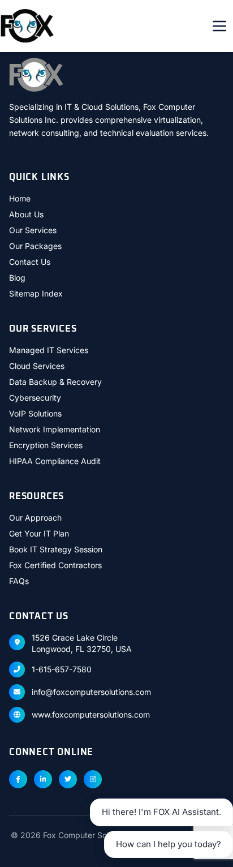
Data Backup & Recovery (55, 382)
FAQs (19, 581)
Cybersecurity (35, 397)
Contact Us (29, 262)
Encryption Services (46, 445)
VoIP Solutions (35, 413)
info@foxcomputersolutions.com (91, 692)
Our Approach (35, 517)
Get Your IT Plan (39, 533)
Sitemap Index (36, 293)
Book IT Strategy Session (55, 549)
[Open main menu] (219, 26)
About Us (26, 214)
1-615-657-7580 (62, 669)
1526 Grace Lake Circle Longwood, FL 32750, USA (82, 643)
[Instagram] (93, 779)
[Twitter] (68, 779)
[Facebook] (18, 779)
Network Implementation (54, 429)
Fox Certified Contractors (55, 565)
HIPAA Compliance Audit (55, 461)
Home (20, 198)
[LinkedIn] (43, 779)
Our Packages (35, 246)
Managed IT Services (48, 350)
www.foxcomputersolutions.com (91, 714)
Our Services (33, 230)
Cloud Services (36, 366)
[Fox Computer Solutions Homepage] (27, 26)
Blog (17, 277)
